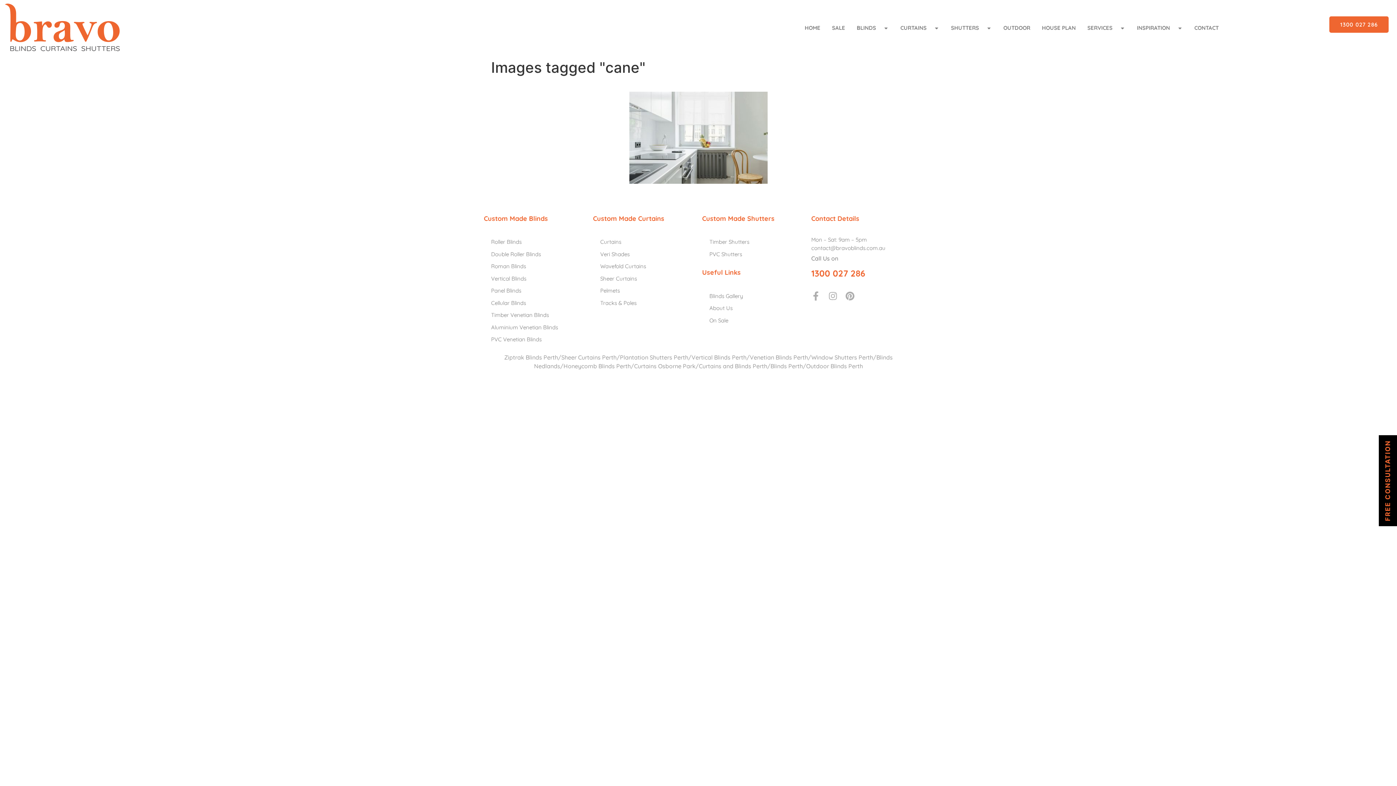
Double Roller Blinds (516, 254)
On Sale (718, 320)
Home (812, 27)
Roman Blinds (508, 266)
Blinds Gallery (726, 296)
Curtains (913, 27)
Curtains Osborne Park (665, 366)
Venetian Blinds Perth (779, 357)
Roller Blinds (506, 241)
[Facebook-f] (815, 296)
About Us (721, 308)
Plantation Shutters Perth (654, 357)
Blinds (866, 27)
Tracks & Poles (618, 302)
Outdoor (1016, 27)
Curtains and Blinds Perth (733, 366)
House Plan (1059, 27)
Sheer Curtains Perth (589, 357)
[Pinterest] (850, 296)
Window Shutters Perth (842, 357)
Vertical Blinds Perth (719, 357)
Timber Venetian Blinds (520, 314)
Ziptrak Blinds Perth (531, 357)
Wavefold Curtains (623, 266)
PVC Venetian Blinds (516, 339)
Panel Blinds (506, 290)
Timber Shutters (729, 241)
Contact (1206, 27)
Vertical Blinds (508, 278)
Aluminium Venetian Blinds (524, 327)
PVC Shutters (725, 254)
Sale (838, 27)
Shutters (965, 27)
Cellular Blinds (508, 302)
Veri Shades (615, 254)
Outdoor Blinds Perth (834, 366)
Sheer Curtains (618, 278)
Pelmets (610, 290)
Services (1100, 27)
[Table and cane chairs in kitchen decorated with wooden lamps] (698, 138)
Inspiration (1153, 27)
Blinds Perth (787, 366)
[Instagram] (832, 296)
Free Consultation (1388, 480)
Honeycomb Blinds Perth (597, 366)
